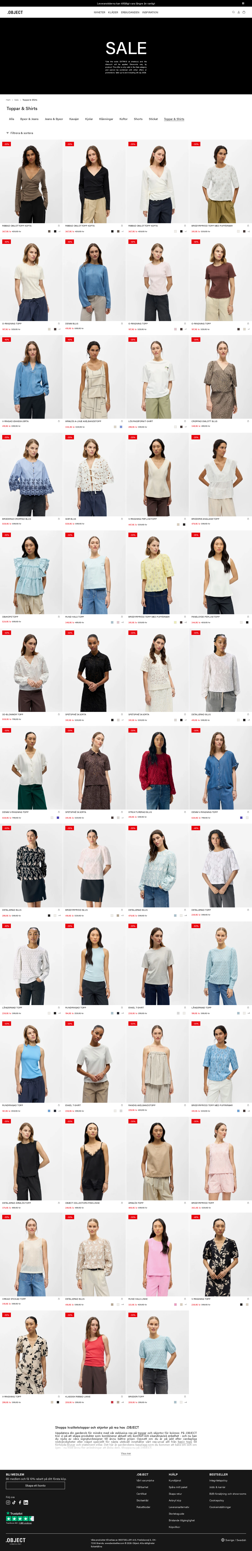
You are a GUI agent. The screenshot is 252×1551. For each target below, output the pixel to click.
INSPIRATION (150, 12)
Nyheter (99, 12)
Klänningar (106, 119)
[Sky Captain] (118, 1013)
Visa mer (126, 1453)
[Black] (55, 231)
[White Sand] (118, 720)
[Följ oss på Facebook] (20, 1502)
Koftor (124, 119)
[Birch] (49, 329)
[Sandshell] (178, 524)
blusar (71, 1444)
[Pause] (243, 3)
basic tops (185, 1441)
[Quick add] (59, 225)
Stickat (153, 119)
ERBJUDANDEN (130, 12)
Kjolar (89, 119)
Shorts (138, 119)
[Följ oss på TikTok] (14, 1502)
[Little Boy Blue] (49, 1110)
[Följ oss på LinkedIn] (26, 1502)
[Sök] (233, 12)
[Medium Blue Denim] (58, 817)
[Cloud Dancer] (175, 231)
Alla (11, 119)
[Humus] (117, 915)
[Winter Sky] (112, 622)
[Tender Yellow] (175, 622)
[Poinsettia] (112, 1402)
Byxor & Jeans (29, 119)
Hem (8, 99)
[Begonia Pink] (175, 1304)
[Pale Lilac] (175, 329)
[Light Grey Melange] (178, 1013)
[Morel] (49, 231)
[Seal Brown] (244, 231)
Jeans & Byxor (54, 119)
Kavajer (74, 119)
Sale (16, 99)
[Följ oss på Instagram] (8, 1502)
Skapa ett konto (35, 1485)
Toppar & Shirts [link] (30, 99)
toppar (142, 1433)
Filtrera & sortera (22, 133)
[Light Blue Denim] (121, 426)
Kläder (113, 12)
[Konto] (239, 12)
